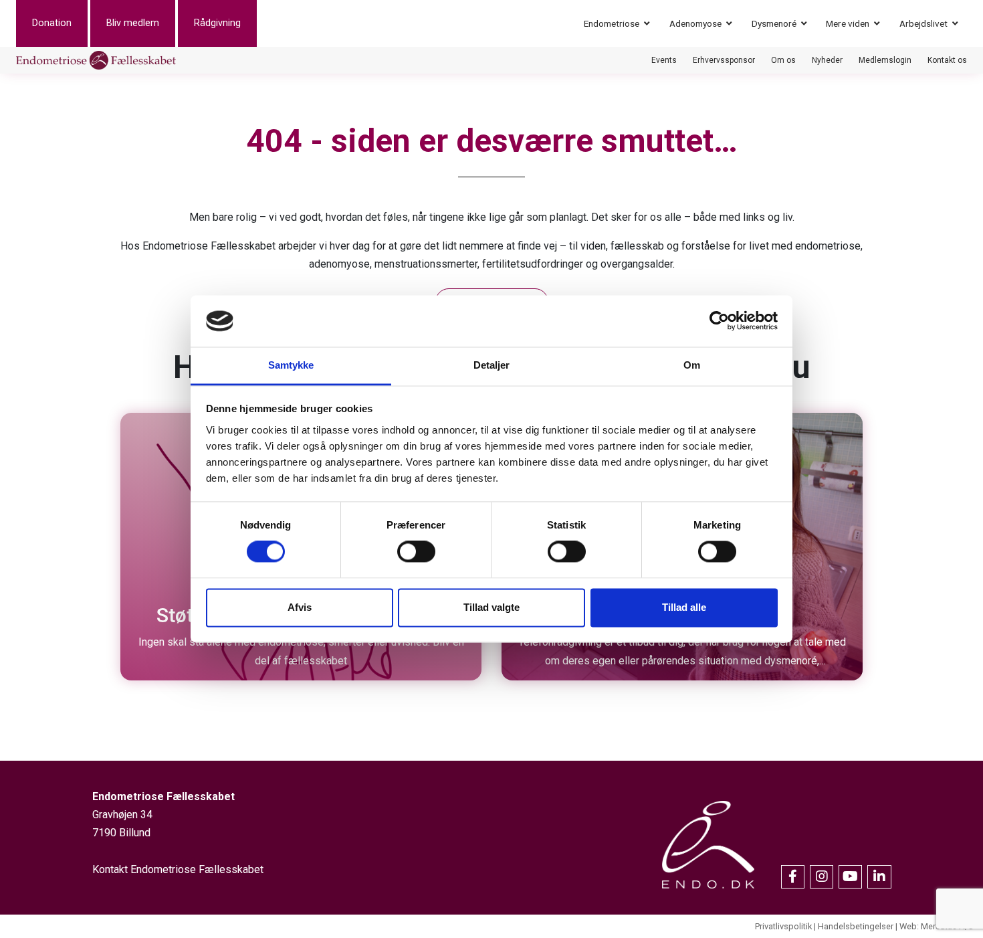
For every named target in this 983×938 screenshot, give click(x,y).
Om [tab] (691, 365)
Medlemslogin (885, 60)
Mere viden (847, 23)
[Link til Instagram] (821, 876)
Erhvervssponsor (724, 60)
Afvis (300, 607)
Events (664, 60)
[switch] (416, 552)
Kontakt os (947, 60)
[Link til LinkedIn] (879, 876)
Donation (52, 23)
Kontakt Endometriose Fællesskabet (177, 869)
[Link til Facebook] (792, 876)
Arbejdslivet (923, 23)
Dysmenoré (774, 23)
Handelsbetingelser (855, 926)
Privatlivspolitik (783, 926)
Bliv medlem (132, 23)
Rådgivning (217, 23)
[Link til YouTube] (850, 876)
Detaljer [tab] (491, 365)
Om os (783, 60)
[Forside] (96, 60)
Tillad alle (684, 607)
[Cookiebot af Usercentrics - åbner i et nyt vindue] (719, 321)
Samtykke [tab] (291, 365)
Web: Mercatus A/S (936, 926)
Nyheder (827, 60)
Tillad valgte (491, 607)
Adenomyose (695, 23)
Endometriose (611, 23)
